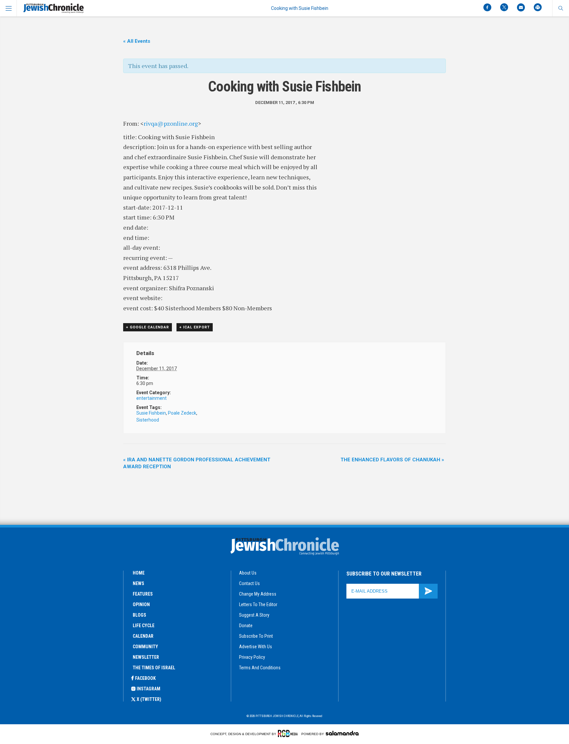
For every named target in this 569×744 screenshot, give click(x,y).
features (143, 594)
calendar (143, 636)
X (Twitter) (149, 699)
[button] (560, 8)
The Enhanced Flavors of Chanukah (392, 460)
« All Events (136, 41)
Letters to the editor (258, 604)
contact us (249, 583)
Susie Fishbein (151, 413)
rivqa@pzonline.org (171, 123)
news (138, 583)
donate (246, 625)
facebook (145, 678)
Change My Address (257, 594)
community (145, 646)
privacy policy (252, 657)
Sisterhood (147, 420)
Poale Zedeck (182, 413)
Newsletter (146, 657)
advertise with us (255, 646)
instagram (148, 688)
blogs (139, 615)
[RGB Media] (289, 733)
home (139, 573)
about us (248, 573)
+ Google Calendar (147, 327)
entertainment (151, 398)
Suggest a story (254, 615)
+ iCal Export (194, 327)
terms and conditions (260, 667)
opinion (141, 604)
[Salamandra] (342, 733)
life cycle (143, 625)
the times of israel (154, 667)
